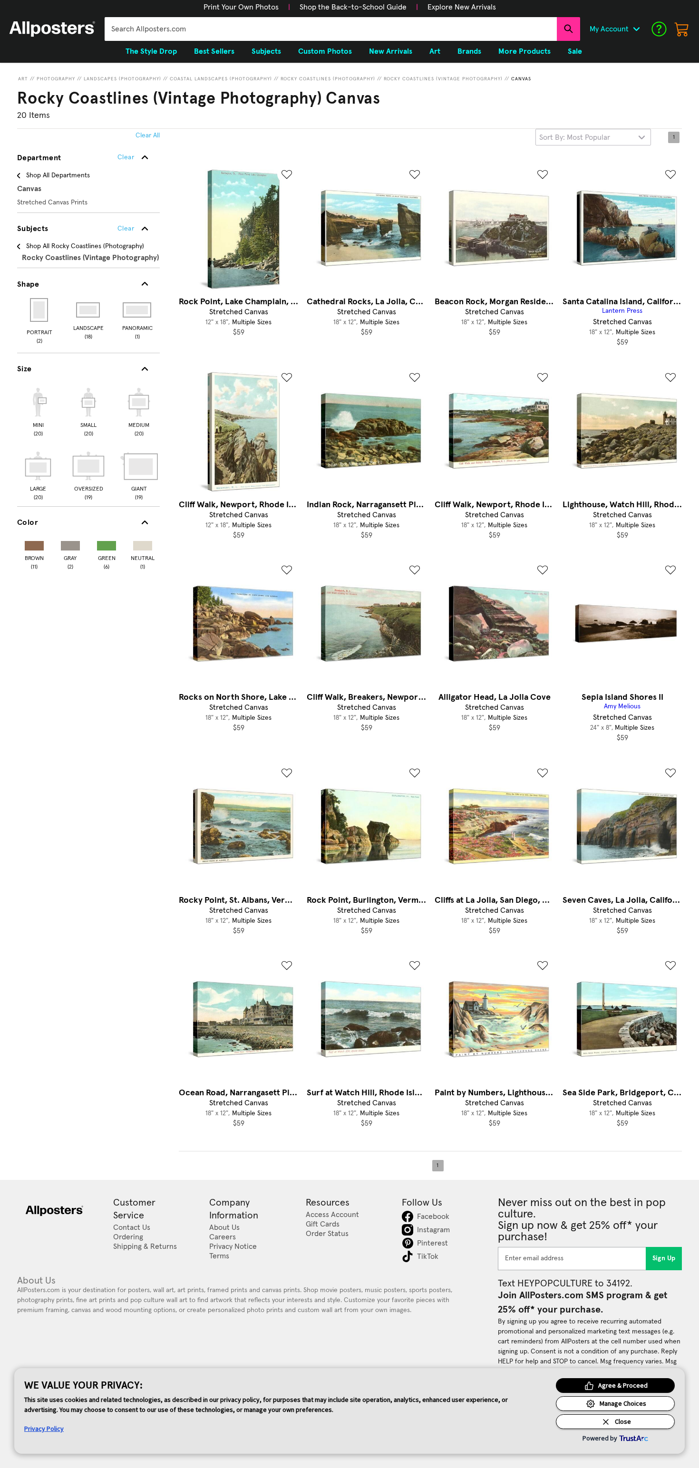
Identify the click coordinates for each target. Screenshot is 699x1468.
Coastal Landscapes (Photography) (221, 79)
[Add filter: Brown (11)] (34, 543)
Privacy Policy (44, 1428)
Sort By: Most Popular (574, 137)
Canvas (521, 79)
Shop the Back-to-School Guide (353, 7)
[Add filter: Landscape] (88, 310)
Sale (575, 51)
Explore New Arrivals (461, 7)
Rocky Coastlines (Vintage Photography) (443, 79)
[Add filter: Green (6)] (106, 543)
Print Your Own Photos (241, 7)
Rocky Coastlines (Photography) (328, 79)
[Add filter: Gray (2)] (70, 543)
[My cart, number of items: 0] (681, 29)
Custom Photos (325, 51)
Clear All (148, 135)
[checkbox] (38, 410)
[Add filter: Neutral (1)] (143, 543)
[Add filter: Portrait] (39, 310)
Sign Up (664, 1258)
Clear (125, 228)
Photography (56, 79)
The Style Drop (151, 51)
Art (23, 79)
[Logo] (52, 29)
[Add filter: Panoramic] (138, 310)
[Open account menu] (636, 29)
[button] (241, 7)
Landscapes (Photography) (122, 79)
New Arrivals (390, 51)
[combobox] (331, 29)
